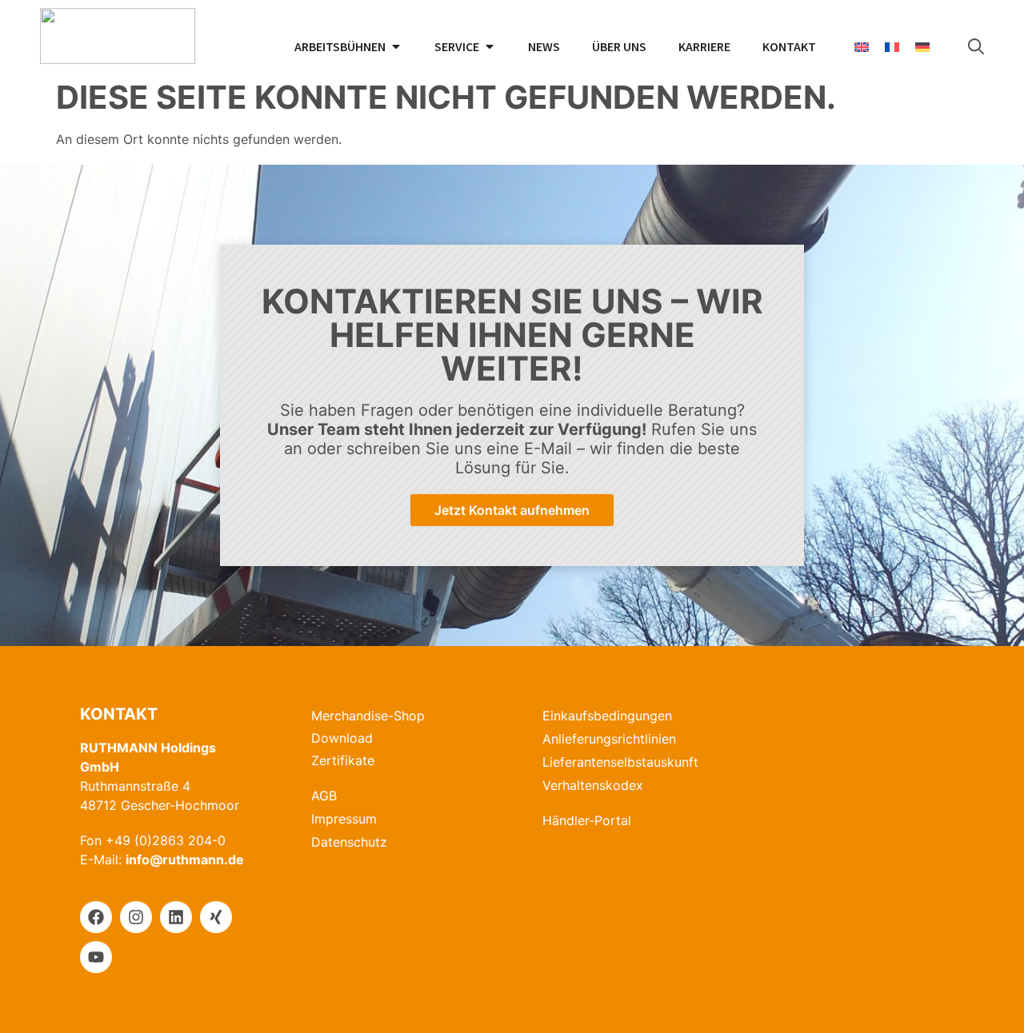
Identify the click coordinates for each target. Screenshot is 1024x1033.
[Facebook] (96, 917)
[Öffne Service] (489, 46)
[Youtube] (96, 957)
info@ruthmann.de (185, 859)
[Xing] (216, 917)
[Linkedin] (176, 917)
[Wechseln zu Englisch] (861, 47)
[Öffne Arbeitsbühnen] (396, 46)
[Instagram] (136, 917)
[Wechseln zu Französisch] (892, 47)
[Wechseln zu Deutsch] (922, 47)
